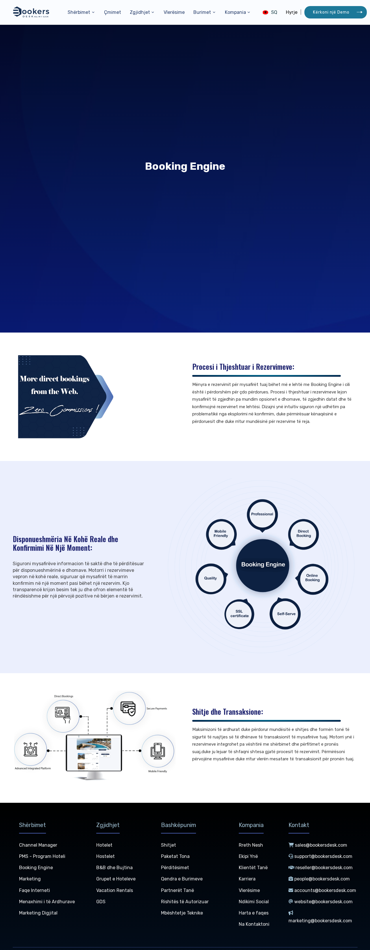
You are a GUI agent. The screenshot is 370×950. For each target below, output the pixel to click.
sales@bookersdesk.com (321, 845)
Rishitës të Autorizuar (185, 901)
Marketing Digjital (38, 913)
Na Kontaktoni (254, 924)
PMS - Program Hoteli (42, 856)
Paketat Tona (175, 856)
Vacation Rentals (114, 890)
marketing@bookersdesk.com (320, 920)
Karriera (247, 879)
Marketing (30, 879)
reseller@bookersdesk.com (324, 867)
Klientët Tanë (253, 867)
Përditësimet (175, 867)
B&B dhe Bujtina (114, 867)
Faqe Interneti (34, 890)
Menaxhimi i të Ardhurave (47, 901)
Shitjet (168, 845)
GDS (101, 901)
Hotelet (104, 845)
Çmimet (112, 12)
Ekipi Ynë (248, 856)
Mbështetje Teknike (182, 913)
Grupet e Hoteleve (116, 879)
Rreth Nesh (251, 845)
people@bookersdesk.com (322, 879)
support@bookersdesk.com (323, 856)
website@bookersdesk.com (323, 901)
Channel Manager (38, 845)
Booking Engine (36, 867)
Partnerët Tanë (177, 890)
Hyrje (291, 12)
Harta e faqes (254, 913)
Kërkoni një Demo (331, 12)
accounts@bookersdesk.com (325, 890)
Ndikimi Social (254, 901)
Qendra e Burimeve (182, 879)
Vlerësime (174, 12)
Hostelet (105, 856)
